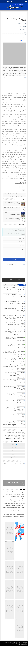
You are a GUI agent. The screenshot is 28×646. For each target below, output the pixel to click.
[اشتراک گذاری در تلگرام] (18, 187)
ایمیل (24, 35)
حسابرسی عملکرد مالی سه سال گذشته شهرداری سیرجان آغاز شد (12, 213)
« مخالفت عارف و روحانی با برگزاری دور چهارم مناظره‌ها (14, 193)
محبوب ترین (14, 285)
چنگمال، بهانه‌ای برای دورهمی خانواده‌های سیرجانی (10, 387)
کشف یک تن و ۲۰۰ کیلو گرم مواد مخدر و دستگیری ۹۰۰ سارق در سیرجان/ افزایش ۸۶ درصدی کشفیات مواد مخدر (9, 318)
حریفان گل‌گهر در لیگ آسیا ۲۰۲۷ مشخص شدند (11, 208)
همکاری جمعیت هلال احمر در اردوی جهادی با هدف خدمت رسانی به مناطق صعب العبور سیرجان (10, 332)
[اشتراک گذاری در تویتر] (21, 187)
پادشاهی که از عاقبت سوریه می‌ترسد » (14, 196)
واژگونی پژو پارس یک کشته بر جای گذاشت (13, 219)
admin (19, 23)
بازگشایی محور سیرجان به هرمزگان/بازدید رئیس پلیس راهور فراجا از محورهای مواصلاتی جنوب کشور (9, 423)
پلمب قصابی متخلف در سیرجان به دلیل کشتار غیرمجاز (10, 344)
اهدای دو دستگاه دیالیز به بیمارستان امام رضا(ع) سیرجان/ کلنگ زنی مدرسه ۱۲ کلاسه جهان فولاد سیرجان (9, 367)
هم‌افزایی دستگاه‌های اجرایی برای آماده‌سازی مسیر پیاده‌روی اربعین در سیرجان (10, 373)
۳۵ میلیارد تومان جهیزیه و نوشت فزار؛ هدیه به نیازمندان (12, 202)
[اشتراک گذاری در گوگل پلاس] (15, 187)
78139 (19, 644)
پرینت (23, 37)
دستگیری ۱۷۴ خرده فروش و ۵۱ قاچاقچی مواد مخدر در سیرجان (10, 394)
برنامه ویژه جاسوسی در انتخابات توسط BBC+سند (16, 19)
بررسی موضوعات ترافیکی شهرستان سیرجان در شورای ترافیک (10, 338)
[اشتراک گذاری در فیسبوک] (23, 187)
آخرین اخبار (21, 285)
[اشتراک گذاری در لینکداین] (13, 187)
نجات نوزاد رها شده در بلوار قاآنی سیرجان (9, 401)
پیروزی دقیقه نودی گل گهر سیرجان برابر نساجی (11, 323)
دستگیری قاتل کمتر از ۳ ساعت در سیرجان (10, 415)
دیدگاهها (6, 285)
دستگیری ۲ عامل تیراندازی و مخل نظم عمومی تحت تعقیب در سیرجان (9, 352)
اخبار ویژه (21, 16)
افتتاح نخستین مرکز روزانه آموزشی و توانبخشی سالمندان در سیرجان (9, 408)
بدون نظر (23, 32)
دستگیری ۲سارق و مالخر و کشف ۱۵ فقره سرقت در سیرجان (9, 380)
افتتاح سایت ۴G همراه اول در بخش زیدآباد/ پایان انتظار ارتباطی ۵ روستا (10, 359)
